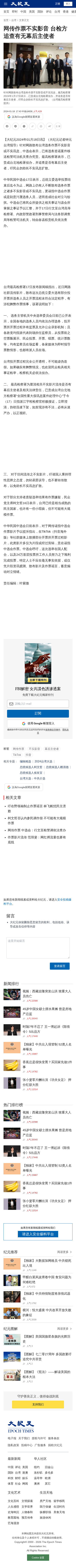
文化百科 (13, 1500)
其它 (48, 1483)
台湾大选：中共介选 (32, 778)
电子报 (12, 1438)
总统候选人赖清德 (57, 767)
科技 (10, 1478)
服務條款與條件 (52, 730)
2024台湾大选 (43, 761)
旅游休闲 (45, 1517)
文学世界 (27, 1506)
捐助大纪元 (55, 1445)
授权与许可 (39, 1438)
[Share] (25, 1000)
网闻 (25, 1483)
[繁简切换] (58, 127)
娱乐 (25, 1478)
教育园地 (13, 1517)
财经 (18, 1478)
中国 (23, 11)
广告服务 (40, 1445)
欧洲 (48, 1478)
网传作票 (18, 748)
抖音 (28, 754)
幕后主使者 (52, 748)
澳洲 (37, 1483)
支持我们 (38, 1404)
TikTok (17, 754)
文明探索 (27, 1500)
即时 (15, 11)
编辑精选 (25, 761)
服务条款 (53, 1438)
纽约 (37, 1467)
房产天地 (45, 1500)
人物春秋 (27, 1512)
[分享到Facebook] (7, 127)
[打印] (41, 127)
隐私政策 (13, 1445)
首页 (6, 11)
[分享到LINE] (15, 127)
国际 (40, 11)
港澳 (25, 1472)
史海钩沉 (13, 1512)
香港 (66, 11)
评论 (49, 11)
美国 (32, 11)
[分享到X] (24, 127)
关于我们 (24, 1438)
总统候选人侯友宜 (31, 772)
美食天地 (59, 1512)
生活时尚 (59, 1506)
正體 (57, 3)
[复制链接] (32, 126)
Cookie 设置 (38, 1557)
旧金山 (49, 1467)
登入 (68, 3)
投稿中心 (27, 1445)
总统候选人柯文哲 (31, 767)
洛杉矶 (38, 1472)
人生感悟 (13, 1506)
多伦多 (49, 1472)
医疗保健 (45, 1506)
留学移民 (59, 1500)
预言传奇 (27, 1517)
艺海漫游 (13, 1523)
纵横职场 (45, 1512)
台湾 (57, 11)
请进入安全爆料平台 (38, 1234)
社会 (18, 1483)
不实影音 (34, 748)
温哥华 (38, 1478)
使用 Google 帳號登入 (41, 723)
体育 (10, 1483)
